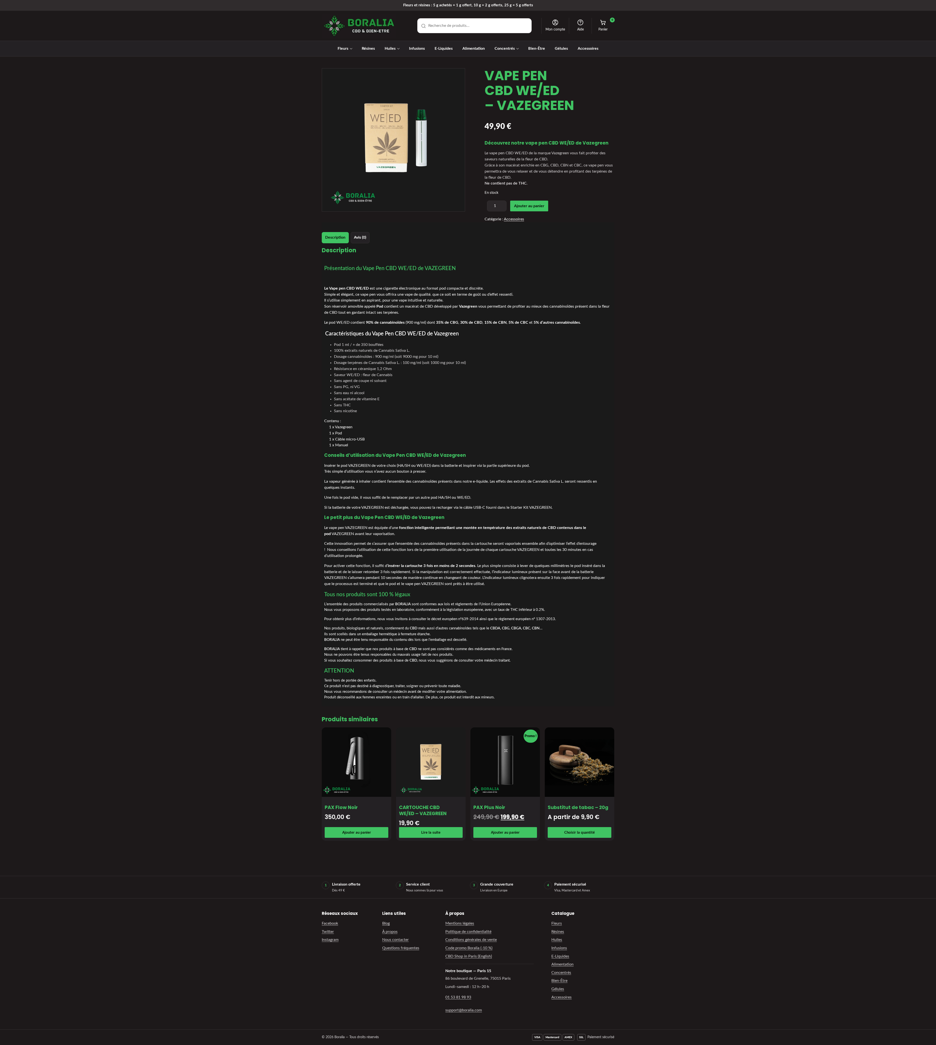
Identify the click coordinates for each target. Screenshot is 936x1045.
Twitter (328, 932)
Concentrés (505, 48)
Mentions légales (459, 923)
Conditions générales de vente (471, 940)
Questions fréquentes (400, 948)
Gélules (561, 48)
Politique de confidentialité (468, 932)
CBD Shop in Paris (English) (468, 956)
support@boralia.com (463, 1010)
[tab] (335, 237)
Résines (368, 48)
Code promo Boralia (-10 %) (468, 948)
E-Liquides (444, 48)
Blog (386, 923)
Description (335, 237)
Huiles (390, 48)
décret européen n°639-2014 (454, 619)
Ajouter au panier (529, 206)
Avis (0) (360, 237)
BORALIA (403, 604)
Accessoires (588, 48)
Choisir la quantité (579, 832)
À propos (390, 932)
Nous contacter (395, 940)
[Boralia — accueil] (359, 26)
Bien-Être (536, 48)
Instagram (330, 940)
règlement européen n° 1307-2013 (526, 619)
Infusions (417, 48)
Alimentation (473, 48)
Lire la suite (430, 832)
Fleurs (343, 48)
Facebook (330, 923)
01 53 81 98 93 (458, 997)
